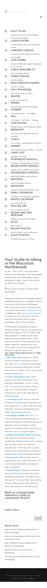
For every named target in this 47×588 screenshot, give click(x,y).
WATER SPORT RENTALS (25, 165)
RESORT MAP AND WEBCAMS (21, 214)
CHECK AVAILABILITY (23, 69)
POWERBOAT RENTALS (24, 159)
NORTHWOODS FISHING (25, 82)
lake (9, 271)
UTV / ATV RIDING (21, 89)
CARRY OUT (18, 152)
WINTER (15, 96)
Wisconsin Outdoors (16, 283)
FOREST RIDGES (20, 76)
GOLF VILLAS (18, 31)
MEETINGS (17, 179)
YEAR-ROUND (19, 123)
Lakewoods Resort (34, 310)
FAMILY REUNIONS (22, 192)
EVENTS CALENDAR (22, 199)
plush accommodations (31, 313)
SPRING (15, 102)
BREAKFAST (17, 129)
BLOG (14, 221)
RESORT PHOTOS (21, 228)
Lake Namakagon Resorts (28, 277)
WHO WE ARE (19, 205)
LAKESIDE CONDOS (22, 50)
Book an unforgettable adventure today (19, 493)
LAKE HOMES (18, 60)
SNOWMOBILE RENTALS (25, 172)
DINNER (15, 145)
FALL (13, 116)
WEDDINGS (17, 186)
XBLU (32, 578)
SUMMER (16, 109)
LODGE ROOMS (20, 40)
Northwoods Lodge (13, 280)
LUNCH (15, 139)
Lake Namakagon (19, 274)
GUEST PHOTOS (20, 235)
